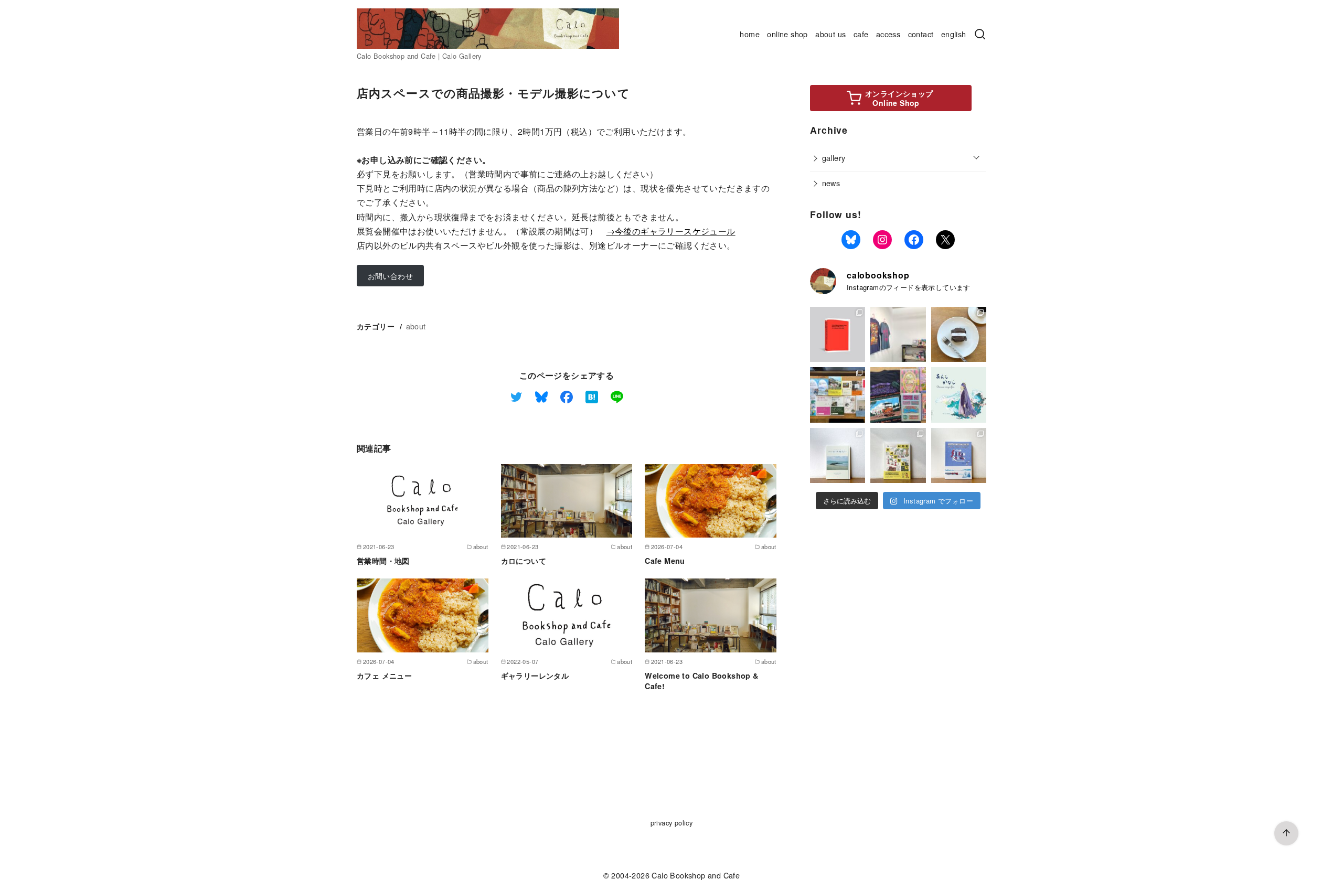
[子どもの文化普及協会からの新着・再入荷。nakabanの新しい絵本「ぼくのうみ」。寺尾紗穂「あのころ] (837, 394)
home (750, 33)
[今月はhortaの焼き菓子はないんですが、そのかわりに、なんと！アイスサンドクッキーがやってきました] (958, 334)
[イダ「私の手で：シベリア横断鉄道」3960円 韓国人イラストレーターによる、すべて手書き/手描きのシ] (958, 455)
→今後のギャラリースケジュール (671, 231)
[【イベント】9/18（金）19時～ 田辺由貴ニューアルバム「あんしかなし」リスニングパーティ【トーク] (958, 394)
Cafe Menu (665, 560)
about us (830, 33)
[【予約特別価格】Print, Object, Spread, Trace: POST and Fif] (837, 334)
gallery (834, 157)
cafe (861, 33)
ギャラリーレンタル (535, 675)
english (953, 33)
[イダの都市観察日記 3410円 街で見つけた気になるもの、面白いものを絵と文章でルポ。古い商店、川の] (897, 455)
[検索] (980, 34)
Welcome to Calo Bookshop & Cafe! (701, 680)
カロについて (523, 560)
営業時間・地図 (383, 560)
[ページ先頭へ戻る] (1286, 833)
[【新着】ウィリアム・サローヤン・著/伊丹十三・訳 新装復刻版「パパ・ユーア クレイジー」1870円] (837, 455)
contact (921, 33)
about (416, 325)
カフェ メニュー (384, 675)
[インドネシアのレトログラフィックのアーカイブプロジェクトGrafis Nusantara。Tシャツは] (897, 334)
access (888, 33)
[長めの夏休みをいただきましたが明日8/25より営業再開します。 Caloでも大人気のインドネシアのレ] (897, 394)
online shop (787, 33)
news (831, 182)
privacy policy (672, 823)
